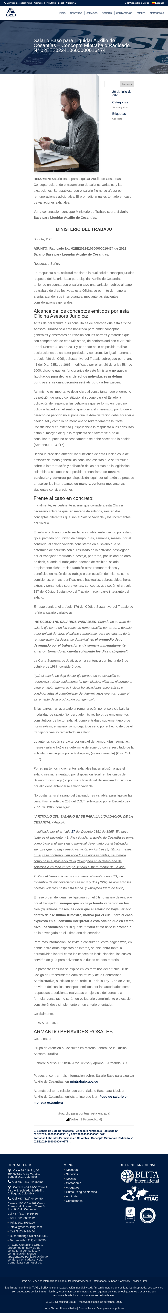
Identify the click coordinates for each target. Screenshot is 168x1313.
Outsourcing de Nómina (81, 1192)
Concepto (117, 118)
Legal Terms (51, 1308)
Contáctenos (124, 13)
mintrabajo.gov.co (84, 1081)
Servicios (91, 13)
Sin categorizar (120, 107)
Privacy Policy (68, 1308)
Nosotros (76, 13)
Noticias (107, 13)
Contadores (73, 1183)
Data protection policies (110, 1308)
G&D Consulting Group (137, 3)
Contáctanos (74, 1201)
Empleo (141, 13)
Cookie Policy (87, 1308)
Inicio (62, 13)
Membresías (157, 13)
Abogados (72, 1187)
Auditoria (72, 1196)
